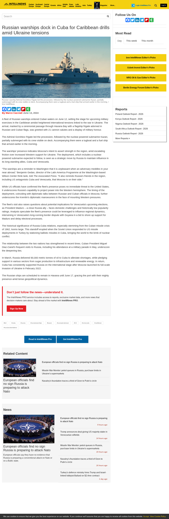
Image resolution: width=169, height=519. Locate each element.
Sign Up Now (16, 308)
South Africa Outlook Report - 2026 (131, 129)
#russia (23, 323)
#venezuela (85, 323)
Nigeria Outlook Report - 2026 (129, 124)
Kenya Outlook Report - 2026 (129, 119)
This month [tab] (147, 40)
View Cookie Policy (158, 516)
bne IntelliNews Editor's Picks (141, 57)
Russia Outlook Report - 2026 (129, 133)
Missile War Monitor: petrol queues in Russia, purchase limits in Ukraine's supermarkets (71, 372)
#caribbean (98, 323)
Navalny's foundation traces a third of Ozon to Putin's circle (69, 381)
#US (75, 323)
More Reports (122, 138)
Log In (163, 5)
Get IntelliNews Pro (72, 339)
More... (112, 5)
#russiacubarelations (10, 327)
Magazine (103, 5)
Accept (146, 516)
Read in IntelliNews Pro (40, 339)
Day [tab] (120, 40)
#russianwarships (36, 323)
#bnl (5, 323)
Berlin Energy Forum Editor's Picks (141, 87)
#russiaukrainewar (63, 323)
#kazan (49, 323)
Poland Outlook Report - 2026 (129, 114)
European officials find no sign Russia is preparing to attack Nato (18, 385)
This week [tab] (131, 40)
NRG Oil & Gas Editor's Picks (140, 77)
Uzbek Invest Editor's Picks (141, 67)
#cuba (13, 323)
